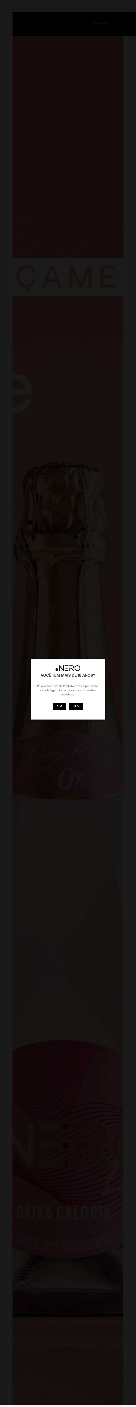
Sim (59, 706)
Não (76, 706)
